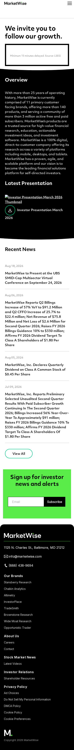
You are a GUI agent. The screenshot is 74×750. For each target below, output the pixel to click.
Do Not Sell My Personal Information (27, 699)
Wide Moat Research (17, 621)
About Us (11, 636)
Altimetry (9, 595)
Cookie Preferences (17, 719)
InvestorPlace (13, 601)
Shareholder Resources (19, 678)
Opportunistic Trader (17, 627)
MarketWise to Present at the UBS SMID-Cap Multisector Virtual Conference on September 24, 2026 (33, 278)
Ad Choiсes (11, 693)
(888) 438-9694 (21, 565)
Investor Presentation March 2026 (34, 214)
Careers (9, 642)
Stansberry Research (17, 582)
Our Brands (13, 576)
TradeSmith (11, 608)
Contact (9, 649)
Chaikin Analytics (15, 588)
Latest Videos (13, 663)
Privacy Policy (15, 687)
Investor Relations (19, 672)
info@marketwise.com (25, 556)
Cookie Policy (13, 712)
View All (18, 453)
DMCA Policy (12, 706)
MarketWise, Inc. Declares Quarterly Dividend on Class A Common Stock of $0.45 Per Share (35, 369)
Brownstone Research (18, 614)
